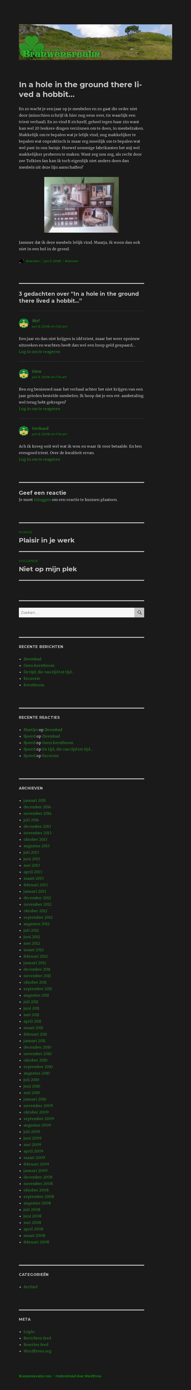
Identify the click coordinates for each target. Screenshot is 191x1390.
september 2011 (38, 988)
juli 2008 (32, 1209)
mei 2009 (32, 1144)
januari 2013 (35, 891)
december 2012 (37, 898)
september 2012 (38, 917)
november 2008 (38, 1183)
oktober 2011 (35, 982)
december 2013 (37, 826)
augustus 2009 (37, 1125)
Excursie (32, 678)
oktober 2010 (36, 1060)
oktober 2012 (35, 910)
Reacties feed (36, 1344)
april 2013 (33, 872)
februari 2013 (36, 885)
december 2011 (37, 969)
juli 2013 (31, 852)
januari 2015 (35, 800)
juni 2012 (32, 936)
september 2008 (39, 1196)
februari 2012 (36, 956)
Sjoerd (29, 736)
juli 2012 (31, 930)
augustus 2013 (37, 846)
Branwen (33, 261)
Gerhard (40, 428)
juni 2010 (32, 1086)
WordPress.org (37, 1351)
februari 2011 (35, 1034)
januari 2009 (36, 1170)
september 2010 (38, 1066)
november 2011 (37, 975)
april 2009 (33, 1151)
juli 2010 (31, 1079)
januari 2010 (35, 1099)
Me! (35, 320)
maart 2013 (34, 878)
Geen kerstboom (39, 665)
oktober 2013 (35, 839)
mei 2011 (31, 1014)
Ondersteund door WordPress (78, 1376)
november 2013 (37, 833)
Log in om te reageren (39, 351)
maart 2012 (34, 949)
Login (29, 1331)
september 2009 (39, 1118)
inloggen (42, 499)
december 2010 (37, 1047)
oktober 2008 (36, 1190)
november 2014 (37, 813)
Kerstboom (34, 685)
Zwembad (32, 659)
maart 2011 (33, 1027)
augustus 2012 (37, 923)
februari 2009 (36, 1164)
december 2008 (38, 1177)
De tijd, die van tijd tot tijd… (49, 672)
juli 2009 (32, 1131)
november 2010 (38, 1053)
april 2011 (32, 1021)
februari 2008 (36, 1242)
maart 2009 (34, 1157)
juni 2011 (31, 1008)
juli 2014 (31, 820)
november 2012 (37, 904)
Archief (31, 1286)
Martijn (31, 729)
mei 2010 (32, 1092)
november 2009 (38, 1105)
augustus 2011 (36, 995)
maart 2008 (34, 1235)
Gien (36, 371)
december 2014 (37, 807)
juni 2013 (32, 859)
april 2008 (33, 1229)
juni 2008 (32, 1216)
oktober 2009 (36, 1112)
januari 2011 (34, 1040)
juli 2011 (31, 1001)
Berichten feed (37, 1338)
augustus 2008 (37, 1203)
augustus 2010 (37, 1073)
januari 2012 (35, 962)
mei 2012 (32, 943)
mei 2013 (32, 865)
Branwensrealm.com (35, 1376)
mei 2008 (32, 1222)
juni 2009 (32, 1138)
